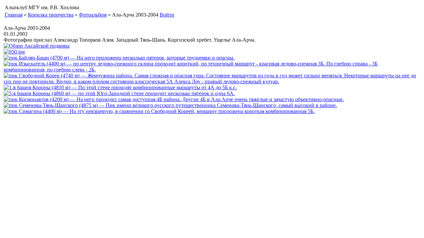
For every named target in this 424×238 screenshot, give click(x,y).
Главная (14, 15)
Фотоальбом (93, 15)
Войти (167, 15)
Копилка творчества (51, 15)
